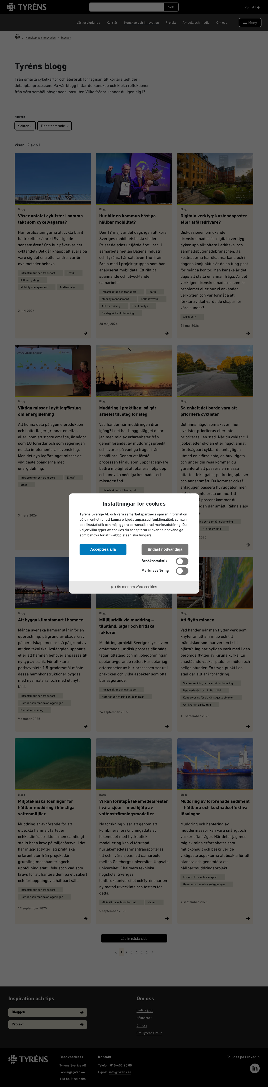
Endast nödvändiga (165, 549)
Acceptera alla (103, 549)
